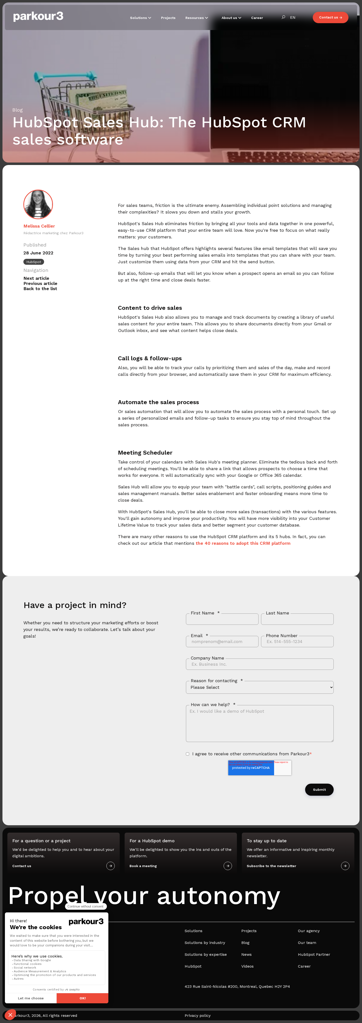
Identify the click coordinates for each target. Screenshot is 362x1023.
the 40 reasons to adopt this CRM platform (243, 543)
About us (230, 18)
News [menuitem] (246, 954)
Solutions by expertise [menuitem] (206, 954)
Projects (168, 18)
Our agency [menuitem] (309, 930)
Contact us (328, 17)
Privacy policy (198, 1015)
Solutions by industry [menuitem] (205, 942)
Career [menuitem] (304, 966)
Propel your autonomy (143, 895)
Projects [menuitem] (249, 930)
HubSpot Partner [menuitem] (314, 954)
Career (257, 18)
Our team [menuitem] (307, 942)
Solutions (139, 18)
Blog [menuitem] (245, 942)
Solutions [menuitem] (193, 930)
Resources (195, 18)
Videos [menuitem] (247, 966)
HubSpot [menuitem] (193, 966)
